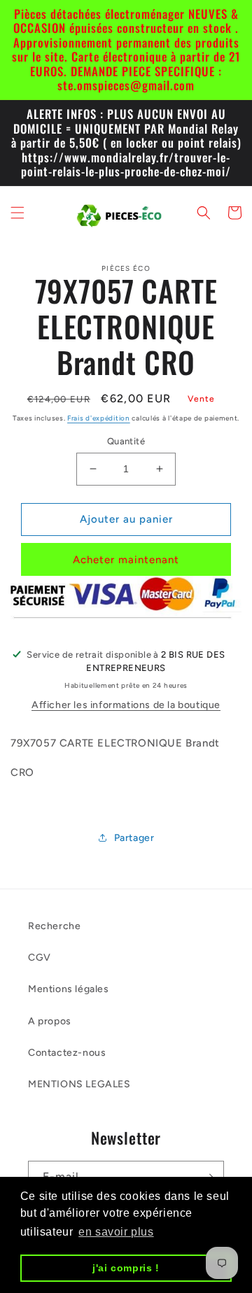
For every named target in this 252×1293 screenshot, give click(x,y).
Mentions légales (68, 989)
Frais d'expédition (98, 418)
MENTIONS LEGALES (79, 1084)
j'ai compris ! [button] (125, 1267)
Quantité (126, 441)
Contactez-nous (67, 1053)
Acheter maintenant (126, 559)
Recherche (54, 926)
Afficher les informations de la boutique (125, 705)
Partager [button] (134, 838)
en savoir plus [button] (115, 1232)
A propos (49, 1021)
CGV (39, 957)
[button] (17, 212)
